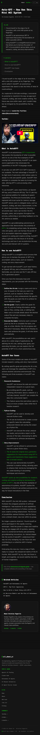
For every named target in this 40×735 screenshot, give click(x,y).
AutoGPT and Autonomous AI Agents (15, 583)
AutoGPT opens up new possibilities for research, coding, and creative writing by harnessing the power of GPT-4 (19, 480)
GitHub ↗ (4, 717)
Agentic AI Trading (8, 672)
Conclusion (9, 71)
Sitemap (4, 706)
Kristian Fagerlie (9, 17)
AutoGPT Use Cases (12, 68)
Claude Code (5, 675)
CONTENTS (8, 58)
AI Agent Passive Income (9, 685)
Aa (37, 2)
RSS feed (4, 699)
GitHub (20, 628)
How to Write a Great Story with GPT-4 (17, 590)
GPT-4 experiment (28, 152)
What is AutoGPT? (11, 61)
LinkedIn (13, 628)
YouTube (6, 628)
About (23, 2)
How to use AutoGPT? (13, 65)
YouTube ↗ (29, 2)
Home (3, 693)
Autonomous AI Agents (8, 678)
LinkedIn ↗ (5, 720)
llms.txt (4, 702)
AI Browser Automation (9, 682)
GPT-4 (4, 228)
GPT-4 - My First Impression (14, 587)
